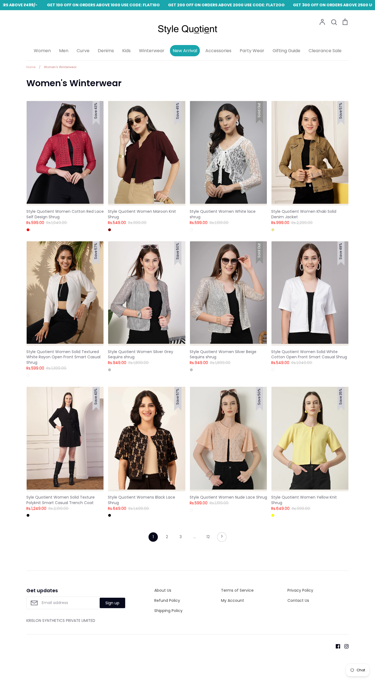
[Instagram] (344, 646)
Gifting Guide (286, 50)
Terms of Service (237, 590)
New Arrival (185, 50)
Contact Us (298, 600)
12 (208, 537)
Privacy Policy (300, 590)
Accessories (218, 50)
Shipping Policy (168, 610)
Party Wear (252, 50)
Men (63, 50)
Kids (126, 50)
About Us (162, 590)
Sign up (112, 603)
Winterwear (151, 50)
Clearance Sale (325, 50)
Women (42, 50)
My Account (232, 600)
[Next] (221, 538)
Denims (106, 50)
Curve (83, 50)
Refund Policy (167, 600)
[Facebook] (336, 646)
